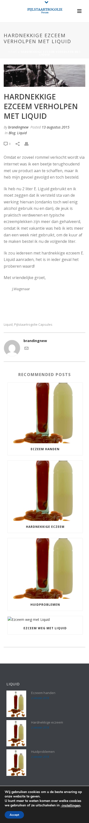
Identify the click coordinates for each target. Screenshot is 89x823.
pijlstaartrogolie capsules (33, 324)
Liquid (22, 132)
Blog (12, 132)
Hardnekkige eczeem (45, 527)
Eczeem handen (45, 449)
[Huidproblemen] (45, 568)
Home (12, 52)
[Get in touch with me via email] (26, 349)
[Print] (28, 143)
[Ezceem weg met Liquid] (45, 619)
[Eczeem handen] (45, 413)
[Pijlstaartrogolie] (44, 11)
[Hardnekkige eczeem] (45, 491)
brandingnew (18, 127)
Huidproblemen (45, 604)
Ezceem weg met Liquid (45, 628)
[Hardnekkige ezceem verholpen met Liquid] (44, 75)
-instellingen (70, 805)
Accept (14, 815)
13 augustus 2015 (55, 127)
